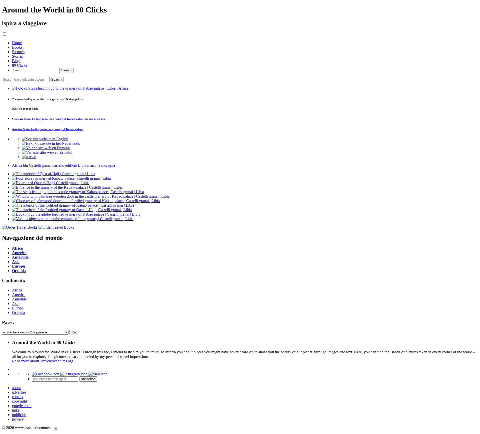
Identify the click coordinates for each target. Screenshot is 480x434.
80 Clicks (19, 65)
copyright (19, 401)
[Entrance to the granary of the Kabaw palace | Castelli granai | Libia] (67, 187)
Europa (18, 308)
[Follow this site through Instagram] (74, 374)
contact (17, 397)
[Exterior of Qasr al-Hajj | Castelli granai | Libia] (51, 183)
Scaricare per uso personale (59, 118)
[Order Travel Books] (38, 227)
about (16, 388)
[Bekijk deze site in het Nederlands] (51, 143)
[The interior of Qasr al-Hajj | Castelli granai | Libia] (53, 174)
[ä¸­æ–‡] (29, 157)
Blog (16, 61)
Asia (15, 303)
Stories (17, 56)
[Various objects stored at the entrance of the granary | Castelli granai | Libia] (73, 219)
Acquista (47, 129)
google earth (22, 406)
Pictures (18, 52)
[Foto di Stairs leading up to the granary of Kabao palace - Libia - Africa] (70, 88)
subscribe (88, 379)
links (16, 410)
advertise (19, 392)
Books (17, 47)
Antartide (19, 299)
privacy (18, 419)
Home (17, 43)
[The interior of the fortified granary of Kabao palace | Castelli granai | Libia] (73, 205)
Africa (17, 290)
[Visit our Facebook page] (45, 374)
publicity (19, 415)
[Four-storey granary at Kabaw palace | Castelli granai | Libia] (61, 178)
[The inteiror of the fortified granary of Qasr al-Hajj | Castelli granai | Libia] (72, 210)
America (19, 294)
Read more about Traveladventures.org (42, 361)
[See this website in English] (45, 139)
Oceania (18, 312)
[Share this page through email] (98, 374)
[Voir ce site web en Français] (46, 148)
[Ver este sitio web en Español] (47, 152)
